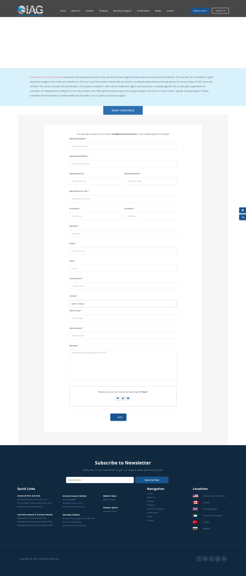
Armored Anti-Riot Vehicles (74, 525)
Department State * (132, 174)
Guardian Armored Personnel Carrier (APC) (35, 525)
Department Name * (77, 139)
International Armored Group (45, 77)
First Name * (74, 208)
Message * (73, 345)
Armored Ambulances (72, 522)
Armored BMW (69, 499)
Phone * (72, 243)
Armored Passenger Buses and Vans (79, 518)
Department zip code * (79, 191)
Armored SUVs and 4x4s (28, 495)
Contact (170, 10)
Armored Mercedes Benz (74, 506)
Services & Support (122, 10)
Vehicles (90, 10)
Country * (73, 296)
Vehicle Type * (75, 310)
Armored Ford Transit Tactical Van (31, 518)
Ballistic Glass (109, 499)
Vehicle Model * (76, 328)
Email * (72, 261)
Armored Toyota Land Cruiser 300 (32, 499)
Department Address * (79, 156)
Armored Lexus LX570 (72, 503)
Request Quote (110, 511)
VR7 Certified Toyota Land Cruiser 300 (34, 503)
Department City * (77, 174)
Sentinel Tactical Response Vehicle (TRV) (34, 522)
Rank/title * (74, 226)
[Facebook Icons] (198, 558)
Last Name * (129, 208)
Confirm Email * (76, 278)
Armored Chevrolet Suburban (30, 506)
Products (103, 10)
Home (63, 10)
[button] (123, 110)
